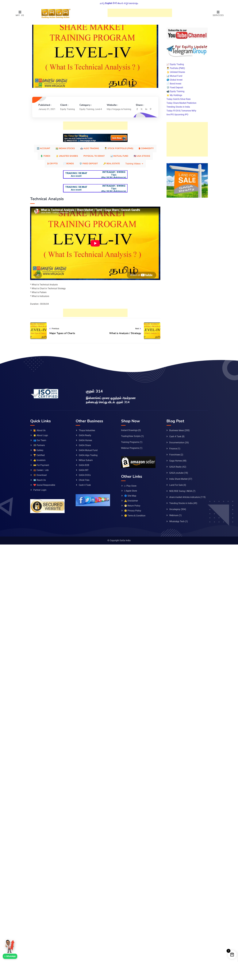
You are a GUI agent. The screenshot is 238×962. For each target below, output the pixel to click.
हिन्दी (115, 3)
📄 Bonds (68, 163)
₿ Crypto (52, 163)
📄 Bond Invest (174, 83)
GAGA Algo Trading (88, 455)
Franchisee (174, 454)
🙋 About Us (39, 430)
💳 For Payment (41, 465)
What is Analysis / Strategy (125, 333)
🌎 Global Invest (174, 79)
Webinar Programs (130, 448)
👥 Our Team (39, 440)
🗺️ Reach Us (39, 480)
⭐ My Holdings (174, 95)
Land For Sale (176, 485)
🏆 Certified (39, 455)
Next (137, 328)
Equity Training (86, 109)
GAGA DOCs (85, 475)
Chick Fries (84, 480)
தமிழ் (102, 3)
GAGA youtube (176, 473)
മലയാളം (133, 3)
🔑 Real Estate (111, 163)
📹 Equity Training (175, 91)
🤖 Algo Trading (89, 148)
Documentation (176, 442)
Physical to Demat (94, 156)
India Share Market (178, 479)
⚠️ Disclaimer (131, 500)
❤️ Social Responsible (44, 485)
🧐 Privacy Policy (132, 510)
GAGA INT (84, 470)
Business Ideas (176, 430)
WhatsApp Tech (177, 521)
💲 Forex (45, 156)
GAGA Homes (85, 440)
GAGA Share (85, 445)
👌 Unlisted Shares (67, 156)
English (108, 3)
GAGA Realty (85, 435)
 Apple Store (130, 490)
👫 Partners (39, 445)
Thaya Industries (87, 430)
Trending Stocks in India (178, 106)
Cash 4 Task (85, 485)
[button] (19, 12)
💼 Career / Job (41, 470)
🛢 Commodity (146, 148)
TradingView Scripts (130, 436)
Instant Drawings (129, 430)
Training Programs (130, 442)
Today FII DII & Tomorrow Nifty (181, 110)
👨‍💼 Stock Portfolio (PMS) (118, 148)
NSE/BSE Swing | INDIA (180, 491)
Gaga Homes (175, 460)
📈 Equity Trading (175, 64)
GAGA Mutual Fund (88, 450)
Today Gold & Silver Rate (178, 99)
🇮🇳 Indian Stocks (65, 148)
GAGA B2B (84, 465)
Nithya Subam (86, 460)
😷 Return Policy (132, 505)
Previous (55, 328)
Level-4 (98, 109)
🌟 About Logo (40, 435)
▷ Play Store (130, 486)
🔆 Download (40, 475)
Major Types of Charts (62, 333)
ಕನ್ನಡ (126, 3)
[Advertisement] (140, 13)
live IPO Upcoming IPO (177, 114)
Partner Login (39, 490)
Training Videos (132, 163)
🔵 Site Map (130, 495)
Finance (173, 448)
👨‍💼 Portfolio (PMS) (176, 68)
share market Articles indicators (184, 497)
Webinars (173, 515)
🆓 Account (43, 148)
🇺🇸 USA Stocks (142, 156)
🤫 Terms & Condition (134, 515)
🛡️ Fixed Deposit (88, 163)
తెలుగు (120, 3)
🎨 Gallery (38, 450)
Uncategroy (174, 509)
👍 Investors (39, 460)
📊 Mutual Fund (119, 156)
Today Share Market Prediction (181, 103)
